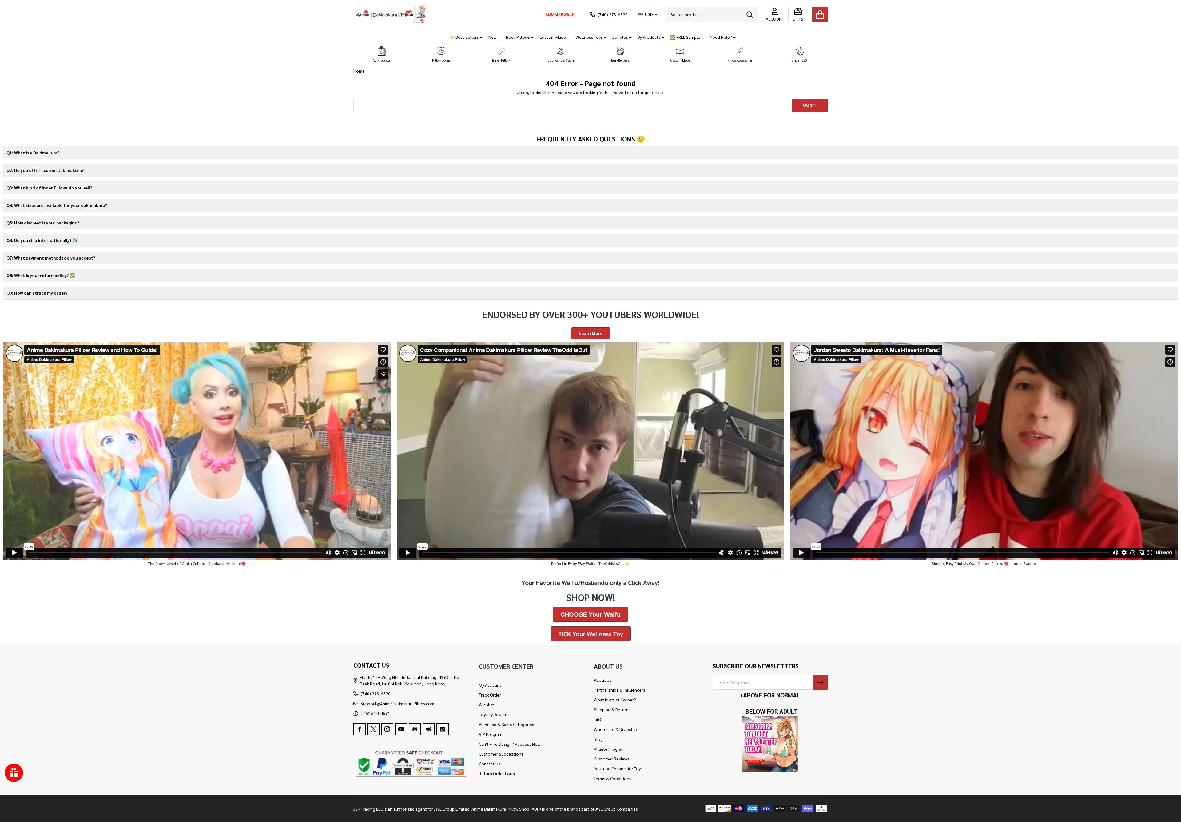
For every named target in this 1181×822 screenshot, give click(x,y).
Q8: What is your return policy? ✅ (40, 275)
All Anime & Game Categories (506, 724)
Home (359, 70)
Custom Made (552, 37)
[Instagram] (387, 729)
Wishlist (486, 704)
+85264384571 (375, 713)
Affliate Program (609, 749)
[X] (373, 729)
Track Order (490, 694)
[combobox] (712, 14)
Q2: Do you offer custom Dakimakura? (45, 170)
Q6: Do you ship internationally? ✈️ (42, 240)
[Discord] (415, 729)
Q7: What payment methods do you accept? (50, 257)
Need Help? (721, 37)
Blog (598, 739)
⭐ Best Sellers (464, 37)
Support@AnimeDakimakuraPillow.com (397, 703)
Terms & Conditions (612, 778)
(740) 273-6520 (375, 693)
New (492, 37)
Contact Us (489, 763)
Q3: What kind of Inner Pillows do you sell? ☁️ (52, 187)
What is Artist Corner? (615, 699)
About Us (603, 680)
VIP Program (490, 734)
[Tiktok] (442, 729)
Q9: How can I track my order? (36, 293)
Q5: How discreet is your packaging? (42, 222)
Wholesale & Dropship (615, 729)
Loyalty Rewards (494, 714)
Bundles (620, 37)
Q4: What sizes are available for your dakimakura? (56, 205)
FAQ (597, 719)
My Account (490, 685)
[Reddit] (428, 729)
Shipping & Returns (612, 709)
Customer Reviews (611, 758)
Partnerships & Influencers (619, 690)
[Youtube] (401, 729)
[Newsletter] (820, 682)
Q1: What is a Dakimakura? (32, 152)
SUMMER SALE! (560, 14)
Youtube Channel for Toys (618, 768)
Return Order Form (497, 773)
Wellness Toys (589, 37)
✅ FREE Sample (685, 37)
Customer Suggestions (501, 753)
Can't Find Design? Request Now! (510, 744)
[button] (381, 54)
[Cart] (820, 14)
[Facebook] (359, 729)
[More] (479, 37)
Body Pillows (518, 37)
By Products (649, 37)
